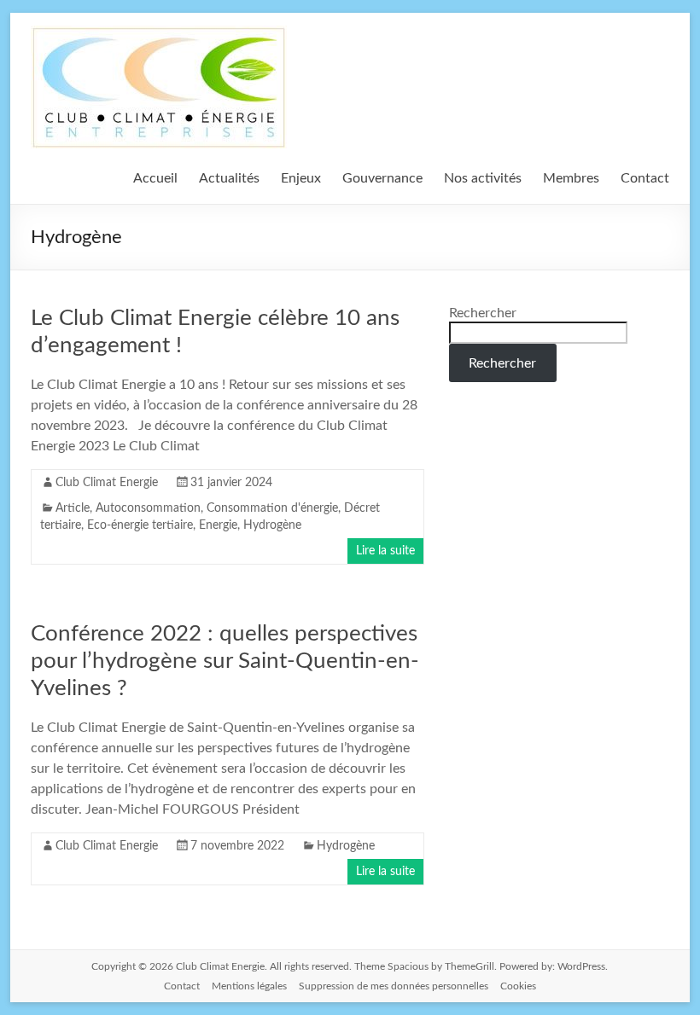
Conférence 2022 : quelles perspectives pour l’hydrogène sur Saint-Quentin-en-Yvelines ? (225, 661)
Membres (571, 178)
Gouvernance (382, 178)
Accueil (155, 178)
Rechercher (482, 313)
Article (72, 508)
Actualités (229, 178)
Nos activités (483, 178)
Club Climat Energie (106, 483)
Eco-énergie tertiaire (140, 525)
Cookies (518, 986)
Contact (645, 178)
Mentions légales (249, 986)
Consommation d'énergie (272, 508)
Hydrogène (272, 525)
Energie (218, 525)
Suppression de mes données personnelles (393, 986)
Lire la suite (385, 551)
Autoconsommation (148, 508)
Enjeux (301, 178)
